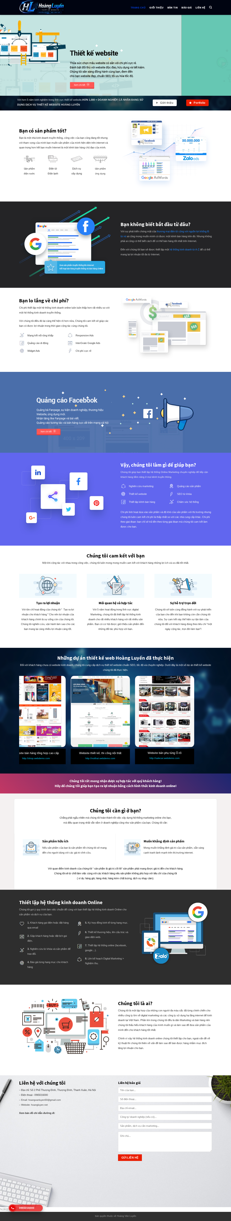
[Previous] (9, 55)
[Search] (210, 7)
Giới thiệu (156, 7)
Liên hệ (200, 7)
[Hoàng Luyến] (47, 7)
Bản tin (172, 7)
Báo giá (186, 7)
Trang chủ (138, 7)
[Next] (222, 55)
